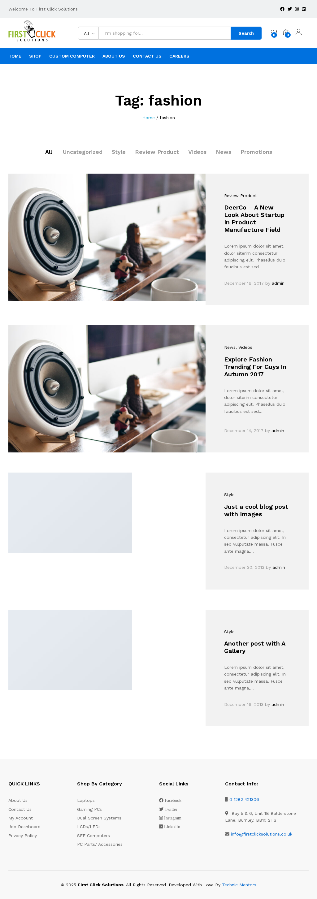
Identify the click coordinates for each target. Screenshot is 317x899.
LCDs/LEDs (89, 826)
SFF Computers (93, 835)
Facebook (173, 800)
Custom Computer (72, 56)
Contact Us (147, 56)
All (48, 152)
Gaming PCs (89, 809)
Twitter (171, 809)
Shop (35, 56)
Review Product (157, 152)
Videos (197, 152)
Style (119, 152)
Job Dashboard (24, 826)
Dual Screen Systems (99, 817)
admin (278, 283)
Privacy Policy (22, 835)
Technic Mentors (239, 884)
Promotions (256, 152)
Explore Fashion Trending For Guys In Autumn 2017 (255, 367)
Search (246, 33)
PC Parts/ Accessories (100, 844)
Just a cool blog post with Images (256, 510)
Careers (179, 56)
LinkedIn (172, 826)
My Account (20, 817)
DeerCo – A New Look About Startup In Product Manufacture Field (254, 218)
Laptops (86, 800)
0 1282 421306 (244, 799)
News (223, 152)
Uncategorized (82, 152)
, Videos (244, 347)
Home (14, 56)
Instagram (172, 818)
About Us (113, 56)
